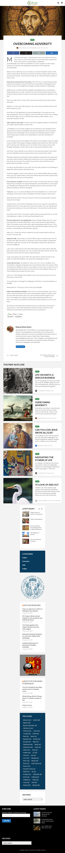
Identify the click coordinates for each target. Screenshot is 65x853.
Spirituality (37, 774)
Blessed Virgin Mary (30, 725)
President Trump (29, 769)
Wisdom (26, 785)
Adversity (10, 316)
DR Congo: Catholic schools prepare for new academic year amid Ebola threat (32, 618)
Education (27, 739)
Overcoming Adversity (42, 404)
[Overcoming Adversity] (17, 408)
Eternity (36, 739)
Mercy (26, 760)
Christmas (27, 731)
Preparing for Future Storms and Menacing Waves (36, 542)
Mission (34, 760)
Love (26, 758)
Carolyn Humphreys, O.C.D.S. (44, 500)
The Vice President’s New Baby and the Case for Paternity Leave (32, 689)
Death (36, 733)
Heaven (26, 750)
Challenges (18, 316)
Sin (34, 771)
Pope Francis (36, 763)
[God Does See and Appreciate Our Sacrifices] (25, 536)
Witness (36, 785)
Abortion (27, 720)
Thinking (26, 779)
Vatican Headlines (32, 605)
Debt (26, 736)
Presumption (33, 521)
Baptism (26, 722)
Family (38, 744)
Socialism (27, 774)
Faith (32, 39)
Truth (34, 782)
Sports (26, 777)
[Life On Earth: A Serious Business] (17, 380)
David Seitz (40, 445)
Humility (26, 752)
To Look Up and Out (47, 484)
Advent (36, 720)
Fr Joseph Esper (41, 390)
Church (36, 731)
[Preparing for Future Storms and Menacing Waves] (25, 543)
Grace (38, 747)
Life (33, 755)
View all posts (20, 346)
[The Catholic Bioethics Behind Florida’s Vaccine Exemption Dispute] (25, 514)
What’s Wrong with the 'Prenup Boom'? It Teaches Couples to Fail (32, 698)
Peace (26, 763)
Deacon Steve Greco (24, 47)
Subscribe (6, 820)
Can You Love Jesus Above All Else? (46, 431)
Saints (26, 771)
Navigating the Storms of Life (44, 458)
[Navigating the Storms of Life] (17, 463)
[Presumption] (25, 522)
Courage (27, 733)
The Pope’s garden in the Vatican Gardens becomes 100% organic (30, 627)
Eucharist (27, 741)
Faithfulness (27, 744)
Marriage (35, 758)
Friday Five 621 (27, 705)
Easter (34, 736)
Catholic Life (28, 728)
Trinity (35, 779)
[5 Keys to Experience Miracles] (25, 529)
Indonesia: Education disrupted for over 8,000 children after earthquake (32, 636)
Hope (35, 750)
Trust (26, 782)
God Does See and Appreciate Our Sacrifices (35, 536)
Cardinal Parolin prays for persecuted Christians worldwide (30, 645)
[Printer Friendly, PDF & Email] (15, 314)
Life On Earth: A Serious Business (45, 376)
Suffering (35, 777)
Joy (35, 752)
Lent (26, 755)
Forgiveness (28, 747)
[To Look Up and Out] (17, 490)
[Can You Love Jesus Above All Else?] (17, 435)
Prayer (26, 766)
